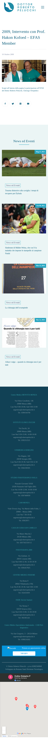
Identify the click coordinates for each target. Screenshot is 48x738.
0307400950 (25, 496)
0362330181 (25, 468)
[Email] (28, 103)
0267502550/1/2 (26, 543)
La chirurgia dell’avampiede (16, 308)
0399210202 (25, 639)
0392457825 (25, 568)
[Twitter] (13, 103)
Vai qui (24, 653)
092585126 (26, 618)
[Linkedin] (20, 103)
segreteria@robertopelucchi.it (24, 410)
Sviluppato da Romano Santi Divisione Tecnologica (24, 669)
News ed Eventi (13, 185)
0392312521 (25, 440)
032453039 (26, 593)
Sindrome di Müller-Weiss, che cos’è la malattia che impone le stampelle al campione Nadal (23, 251)
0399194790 (25, 413)
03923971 (25, 521)
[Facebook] (5, 103)
